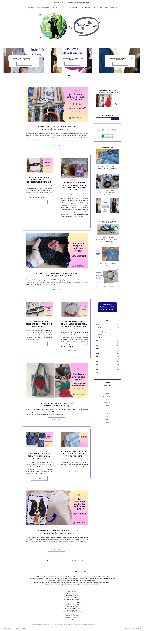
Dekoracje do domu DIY (72, 596)
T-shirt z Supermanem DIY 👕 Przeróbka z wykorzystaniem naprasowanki (24, 58)
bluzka (107, 388)
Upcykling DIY (72, 614)
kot (107, 399)
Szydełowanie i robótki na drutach (72, 612)
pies (107, 405)
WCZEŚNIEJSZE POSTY (80, 560)
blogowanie (107, 385)
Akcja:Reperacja (73, 7)
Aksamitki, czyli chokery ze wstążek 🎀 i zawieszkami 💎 (39, 324)
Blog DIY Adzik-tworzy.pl (20, 628)
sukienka (107, 419)
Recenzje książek (72, 607)
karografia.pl (136, 628)
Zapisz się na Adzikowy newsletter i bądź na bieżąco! (107, 307)
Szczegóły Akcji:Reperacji (72, 618)
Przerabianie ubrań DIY (72, 605)
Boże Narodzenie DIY (72, 594)
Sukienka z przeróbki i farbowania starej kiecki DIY (107, 91)
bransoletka (108, 391)
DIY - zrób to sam (59, 7)
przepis (107, 411)
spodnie (107, 414)
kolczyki (107, 394)
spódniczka (107, 416)
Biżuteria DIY (72, 592)
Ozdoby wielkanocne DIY (72, 603)
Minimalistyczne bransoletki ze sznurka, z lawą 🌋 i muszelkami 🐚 (74, 325)
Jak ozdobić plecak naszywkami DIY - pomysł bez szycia (120, 58)
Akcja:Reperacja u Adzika (72, 616)
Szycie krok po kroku (72, 610)
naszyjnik (107, 402)
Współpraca (104, 7)
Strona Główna (44, 7)
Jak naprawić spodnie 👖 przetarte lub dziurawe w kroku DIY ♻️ (108, 168)
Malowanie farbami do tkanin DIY (72, 601)
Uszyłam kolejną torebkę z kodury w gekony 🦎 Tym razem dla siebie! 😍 (39, 455)
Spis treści (72, 590)
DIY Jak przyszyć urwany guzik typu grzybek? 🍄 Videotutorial (74, 453)
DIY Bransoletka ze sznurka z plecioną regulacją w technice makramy (107, 288)
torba (107, 422)
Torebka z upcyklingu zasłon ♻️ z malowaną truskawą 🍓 (56, 404)
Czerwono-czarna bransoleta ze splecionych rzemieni (39, 179)
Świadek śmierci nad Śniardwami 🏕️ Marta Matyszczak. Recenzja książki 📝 (74, 186)
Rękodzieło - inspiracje (72, 608)
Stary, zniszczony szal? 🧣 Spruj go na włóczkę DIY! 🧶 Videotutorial (56, 275)
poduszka (107, 408)
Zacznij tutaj (31, 7)
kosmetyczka (107, 396)
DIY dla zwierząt (72, 597)
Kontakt (114, 7)
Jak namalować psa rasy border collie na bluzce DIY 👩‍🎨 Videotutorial (57, 532)
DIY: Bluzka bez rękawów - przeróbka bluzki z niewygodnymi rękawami (72, 58)
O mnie (95, 7)
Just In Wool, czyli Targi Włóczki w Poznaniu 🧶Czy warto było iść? (56, 128)
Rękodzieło (86, 7)
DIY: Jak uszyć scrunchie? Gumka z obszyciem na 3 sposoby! (107, 192)
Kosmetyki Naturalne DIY (72, 599)
